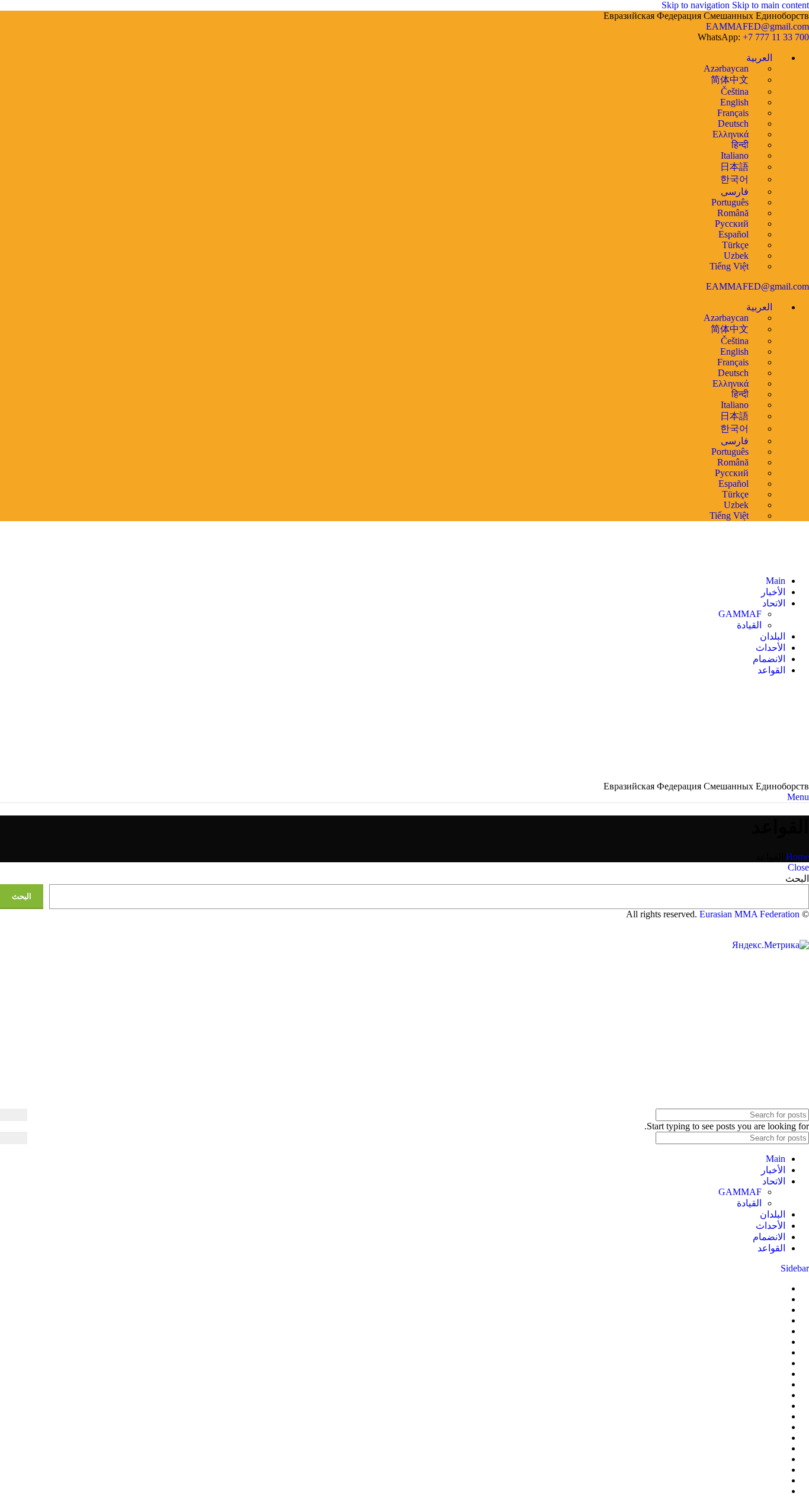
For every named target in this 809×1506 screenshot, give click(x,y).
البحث (797, 879)
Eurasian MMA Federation (749, 914)
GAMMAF (740, 614)
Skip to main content (770, 5)
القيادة (749, 625)
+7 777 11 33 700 (776, 37)
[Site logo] (794, 560)
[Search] (13, 1115)
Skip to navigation (697, 5)
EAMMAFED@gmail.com (757, 26)
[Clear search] (36, 1138)
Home (797, 857)
